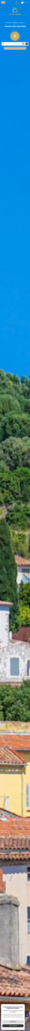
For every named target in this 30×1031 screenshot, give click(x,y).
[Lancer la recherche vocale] (15, 36)
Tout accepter (13, 1025)
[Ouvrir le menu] (3, 2)
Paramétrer (13, 1021)
